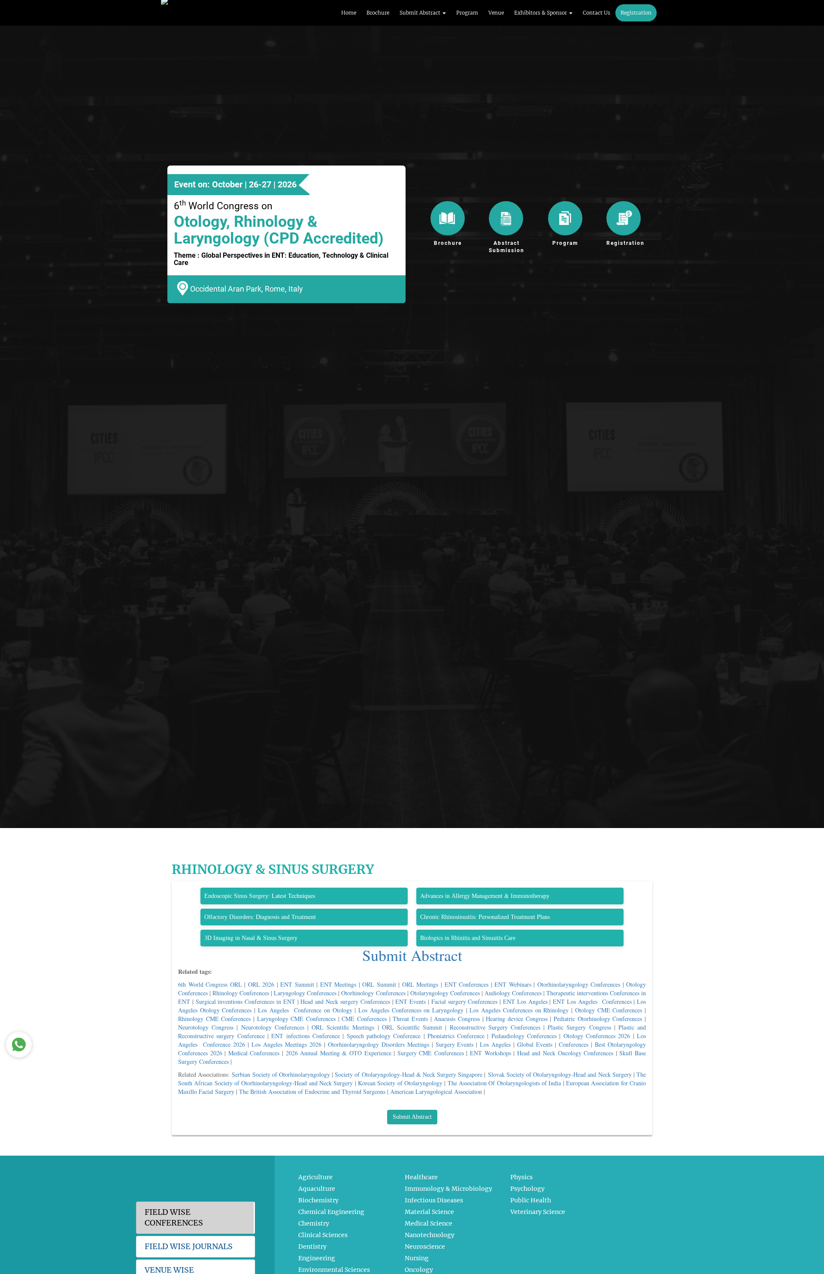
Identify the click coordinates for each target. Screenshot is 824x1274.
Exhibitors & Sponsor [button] (541, 12)
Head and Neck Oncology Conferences (565, 1053)
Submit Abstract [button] (421, 12)
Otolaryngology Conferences (445, 993)
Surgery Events (455, 1044)
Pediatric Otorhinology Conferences (598, 1019)
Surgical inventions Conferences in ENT (245, 1001)
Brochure (378, 12)
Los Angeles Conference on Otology (305, 1010)
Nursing (417, 1258)
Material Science (429, 1212)
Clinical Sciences (323, 1235)
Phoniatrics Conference (456, 1036)
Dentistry (312, 1246)
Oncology (419, 1270)
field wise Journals (189, 1246)
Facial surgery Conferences (464, 1001)
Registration (636, 12)
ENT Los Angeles (525, 1001)
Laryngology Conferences (305, 993)
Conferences (573, 1044)
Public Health (530, 1200)
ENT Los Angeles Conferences (592, 1001)
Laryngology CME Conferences (296, 1019)
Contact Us (596, 12)
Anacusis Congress (457, 1019)
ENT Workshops (490, 1053)
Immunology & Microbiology (448, 1189)
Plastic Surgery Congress (579, 1027)
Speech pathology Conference (384, 1036)
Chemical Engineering (331, 1212)
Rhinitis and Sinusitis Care (483, 938)
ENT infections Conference (305, 1036)
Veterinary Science (537, 1212)
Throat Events (410, 1019)
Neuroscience (425, 1246)
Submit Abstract (412, 955)
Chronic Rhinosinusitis (447, 917)
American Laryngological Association (436, 1091)
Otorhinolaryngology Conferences (579, 984)
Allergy (460, 896)
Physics (521, 1177)
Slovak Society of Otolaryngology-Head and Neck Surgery (560, 1074)
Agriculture (315, 1177)
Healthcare (421, 1177)
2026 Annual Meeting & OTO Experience (338, 1053)
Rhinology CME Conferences (214, 1019)
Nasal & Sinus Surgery (269, 938)
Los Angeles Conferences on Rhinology (519, 1010)
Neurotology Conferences (272, 1027)
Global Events (534, 1044)
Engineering (316, 1258)
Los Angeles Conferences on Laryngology (411, 1010)
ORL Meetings (420, 984)
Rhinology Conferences (240, 993)
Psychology (527, 1189)
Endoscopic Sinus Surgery (236, 896)
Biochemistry (318, 1200)
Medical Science (428, 1223)
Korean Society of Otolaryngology (400, 1083)
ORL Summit (379, 984)
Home (348, 12)
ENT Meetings (338, 984)
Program (467, 12)
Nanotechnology (429, 1235)
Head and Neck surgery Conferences (345, 1001)
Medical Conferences (254, 1053)
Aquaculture (316, 1189)
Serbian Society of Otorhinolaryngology (281, 1074)
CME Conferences (364, 1019)
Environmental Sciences (334, 1270)
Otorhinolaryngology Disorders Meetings (378, 1044)
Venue (496, 12)
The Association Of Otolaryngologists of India (504, 1083)
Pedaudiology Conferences (524, 1036)
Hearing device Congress (516, 1019)
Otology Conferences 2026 (596, 1036)
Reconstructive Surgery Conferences (495, 1027)
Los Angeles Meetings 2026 (286, 1044)
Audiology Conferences (513, 993)
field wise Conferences (174, 1217)
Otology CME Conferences (608, 1010)
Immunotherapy (530, 896)
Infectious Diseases (434, 1200)
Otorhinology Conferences (373, 993)
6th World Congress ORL (210, 984)
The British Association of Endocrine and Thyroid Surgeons (312, 1091)
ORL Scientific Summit (412, 1027)
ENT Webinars (512, 984)
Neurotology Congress (205, 1027)
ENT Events (410, 1001)
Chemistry (313, 1223)
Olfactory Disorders (228, 917)
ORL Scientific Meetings (343, 1027)
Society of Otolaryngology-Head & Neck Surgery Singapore (408, 1074)
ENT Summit (297, 984)
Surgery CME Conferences (430, 1053)
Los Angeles (495, 1044)
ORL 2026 (261, 984)
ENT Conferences (467, 984)
